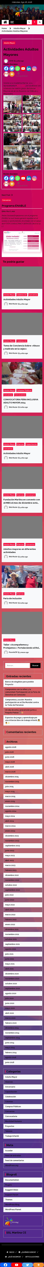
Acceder (9, 1151)
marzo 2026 (10, 772)
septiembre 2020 (12, 988)
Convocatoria (20, 395)
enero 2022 (10, 924)
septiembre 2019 (12, 1038)
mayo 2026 (10, 762)
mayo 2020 (10, 1008)
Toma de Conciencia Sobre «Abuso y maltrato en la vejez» (21, 347)
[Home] (5, 22)
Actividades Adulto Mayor (16, 299)
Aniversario (30, 495)
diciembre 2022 (12, 875)
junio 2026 (9, 757)
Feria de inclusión (12, 598)
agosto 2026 (10, 747)
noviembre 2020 (12, 979)
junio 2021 (9, 959)
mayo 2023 (10, 855)
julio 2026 (9, 752)
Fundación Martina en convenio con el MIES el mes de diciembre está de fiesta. (21, 501)
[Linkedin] (28, 68)
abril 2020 (9, 1013)
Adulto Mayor (9, 43)
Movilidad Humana (13, 1121)
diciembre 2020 (12, 974)
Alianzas (20, 444)
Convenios (6, 200)
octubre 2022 (11, 885)
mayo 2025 (10, 791)
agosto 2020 (10, 993)
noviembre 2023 (12, 841)
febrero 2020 (11, 1023)
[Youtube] (23, 68)
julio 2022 (9, 895)
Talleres (8, 1131)
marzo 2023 (10, 865)
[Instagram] (34, 68)
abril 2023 (9, 860)
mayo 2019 (10, 1048)
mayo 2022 (10, 905)
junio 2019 (9, 1043)
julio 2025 (9, 786)
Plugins (8, 1185)
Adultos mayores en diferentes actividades (19, 550)
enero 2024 (10, 831)
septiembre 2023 (12, 846)
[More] (11, 74)
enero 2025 (10, 801)
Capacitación (31, 444)
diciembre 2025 (12, 777)
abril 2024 (9, 821)
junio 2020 (9, 1003)
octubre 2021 (11, 939)
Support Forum (11, 1195)
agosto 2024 (10, 811)
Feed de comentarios (14, 1160)
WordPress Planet (13, 1209)
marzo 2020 (10, 1018)
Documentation (12, 1180)
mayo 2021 (10, 964)
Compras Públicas (24, 390)
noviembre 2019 (12, 1033)
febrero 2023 (10, 870)
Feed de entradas (13, 1155)
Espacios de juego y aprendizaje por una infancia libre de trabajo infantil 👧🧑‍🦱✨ (22, 720)
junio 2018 (9, 1062)
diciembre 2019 (12, 1028)
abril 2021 (9, 969)
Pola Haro (21, 86)
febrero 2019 (10, 1052)
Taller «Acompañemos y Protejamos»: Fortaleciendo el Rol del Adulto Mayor (21, 646)
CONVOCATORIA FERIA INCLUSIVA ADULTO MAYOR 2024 (20, 401)
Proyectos (9, 1126)
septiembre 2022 (12, 890)
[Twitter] (11, 68)
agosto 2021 (10, 949)
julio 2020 (9, 998)
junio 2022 (9, 900)
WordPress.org (11, 1165)
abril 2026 (9, 767)
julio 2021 (9, 954)
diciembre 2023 (12, 836)
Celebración (22, 295)
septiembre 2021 (12, 944)
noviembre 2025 (12, 782)
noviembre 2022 (12, 880)
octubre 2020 (11, 984)
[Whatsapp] (17, 68)
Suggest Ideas (11, 1190)
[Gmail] (6, 74)
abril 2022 (9, 910)
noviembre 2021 (12, 934)
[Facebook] (6, 68)
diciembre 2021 (12, 929)
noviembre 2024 (12, 806)
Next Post (6, 195)
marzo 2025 (10, 796)
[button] (29, 22)
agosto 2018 (10, 1057)
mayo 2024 (10, 816)
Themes (8, 1200)
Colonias (9, 1102)
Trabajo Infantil (12, 1136)
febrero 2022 (10, 919)
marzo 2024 (10, 826)
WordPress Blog (12, 1205)
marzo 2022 (10, 915)
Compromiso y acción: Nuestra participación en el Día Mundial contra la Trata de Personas (22, 702)
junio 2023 (9, 851)
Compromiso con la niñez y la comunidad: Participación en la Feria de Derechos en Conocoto (22, 692)
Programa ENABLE (14, 205)
